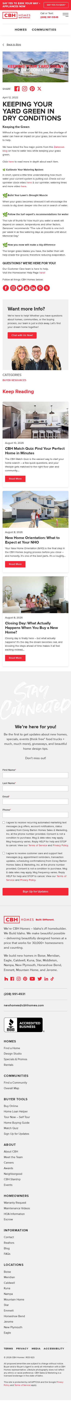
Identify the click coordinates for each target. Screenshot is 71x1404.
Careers (9, 1162)
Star (6, 1305)
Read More (15, 478)
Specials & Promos (15, 1059)
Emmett (9, 1310)
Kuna (7, 1288)
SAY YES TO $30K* (56, 5)
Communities (44, 30)
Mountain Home (14, 1299)
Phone (7, 810)
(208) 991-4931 (14, 994)
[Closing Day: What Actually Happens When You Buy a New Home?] (35, 621)
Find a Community (15, 1082)
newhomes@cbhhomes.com (24, 1005)
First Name (9, 770)
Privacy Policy (60, 845)
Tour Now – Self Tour (17, 1117)
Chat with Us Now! (22, 335)
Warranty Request (15, 1203)
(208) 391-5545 (49, 17)
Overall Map (11, 1088)
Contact (9, 1237)
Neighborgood (13, 1174)
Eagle (7, 1333)
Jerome (8, 1321)
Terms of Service (37, 845)
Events (8, 1185)
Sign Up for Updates (16, 1134)
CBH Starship (12, 1179)
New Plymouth (13, 1327)
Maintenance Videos (17, 1208)
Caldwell (9, 1283)
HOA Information (14, 1214)
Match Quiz (11, 1128)
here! (42, 272)
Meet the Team (13, 1157)
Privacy (22, 1348)
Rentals (8, 1065)
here (12, 161)
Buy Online (11, 1106)
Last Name (9, 783)
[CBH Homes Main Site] (16, 15)
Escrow (8, 1219)
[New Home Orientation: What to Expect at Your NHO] (35, 532)
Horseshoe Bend (14, 1316)
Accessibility (54, 1348)
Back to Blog (14, 44)
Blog (7, 1248)
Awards (8, 1168)
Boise (7, 1272)
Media (36, 1348)
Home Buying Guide (16, 1123)
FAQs (7, 1254)
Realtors (9, 1243)
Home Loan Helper (16, 1111)
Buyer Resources (14, 380)
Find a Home (12, 1048)
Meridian (9, 1277)
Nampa (8, 1294)
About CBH (11, 1151)
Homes (21, 30)
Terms (8, 1348)
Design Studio (13, 1053)
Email (6, 796)
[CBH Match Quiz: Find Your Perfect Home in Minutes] (35, 444)
